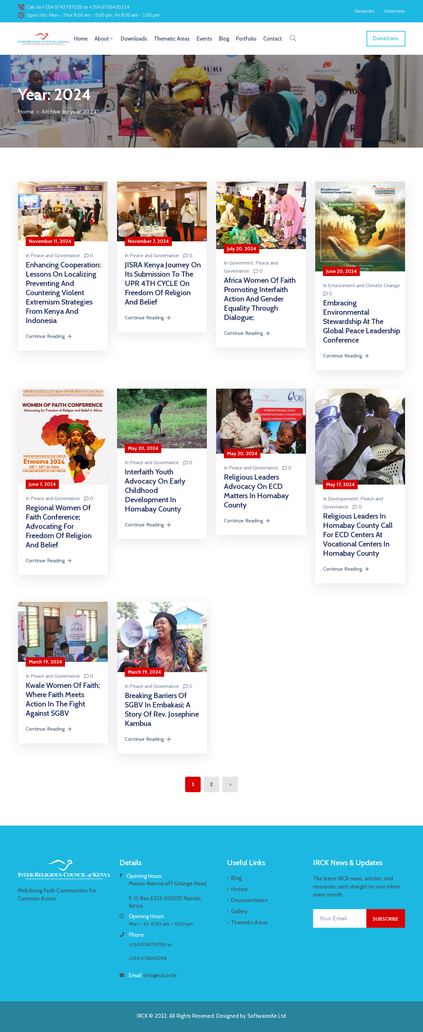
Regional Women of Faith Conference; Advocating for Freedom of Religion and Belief (59, 526)
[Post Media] (63, 211)
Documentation (249, 900)
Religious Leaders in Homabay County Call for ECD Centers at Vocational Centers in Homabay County (358, 535)
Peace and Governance (55, 255)
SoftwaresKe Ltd (266, 1016)
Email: (153, 975)
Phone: (137, 935)
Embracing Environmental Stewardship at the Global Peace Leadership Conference (361, 321)
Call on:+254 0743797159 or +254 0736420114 (78, 7)
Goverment (241, 263)
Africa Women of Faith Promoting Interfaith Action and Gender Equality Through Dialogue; (260, 299)
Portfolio (246, 39)
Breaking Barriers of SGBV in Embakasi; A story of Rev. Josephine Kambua (162, 709)
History (239, 889)
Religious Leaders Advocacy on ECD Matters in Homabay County (256, 491)
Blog (224, 39)
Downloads (134, 39)
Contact (272, 39)
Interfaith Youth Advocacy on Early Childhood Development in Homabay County (155, 490)
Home (81, 39)
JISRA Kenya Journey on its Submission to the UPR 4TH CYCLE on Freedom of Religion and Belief (163, 283)
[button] (364, 11)
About (101, 39)
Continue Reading (45, 336)
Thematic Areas (172, 39)
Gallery (239, 911)
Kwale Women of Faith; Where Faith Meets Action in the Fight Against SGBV (63, 699)
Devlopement (343, 498)
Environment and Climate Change (364, 285)
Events (204, 39)
